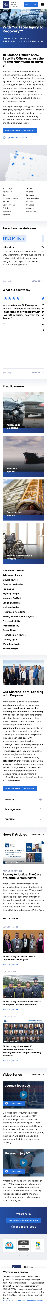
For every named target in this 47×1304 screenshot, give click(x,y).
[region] (23, 1286)
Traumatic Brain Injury (13, 247)
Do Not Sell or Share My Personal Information (23, 1300)
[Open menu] (42, 4)
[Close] (44, 1270)
